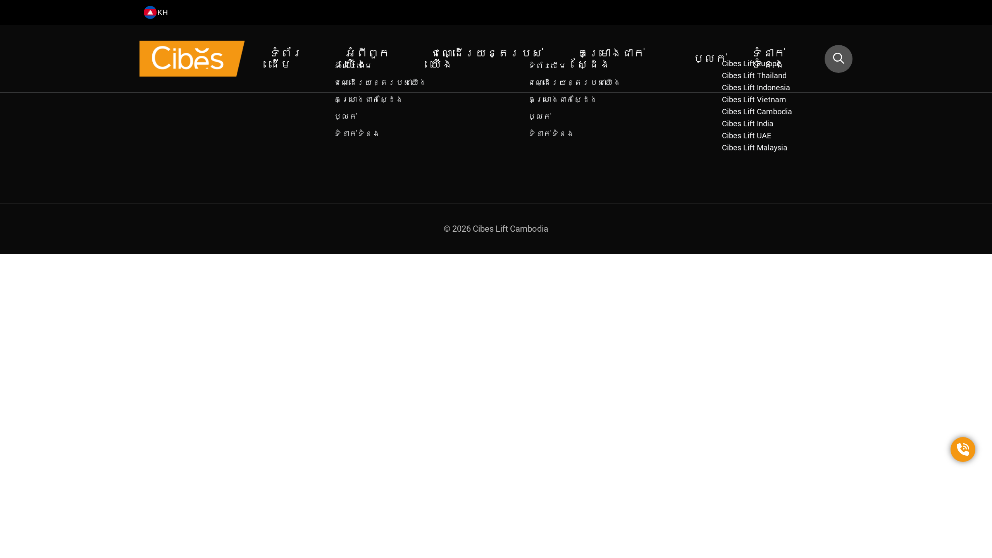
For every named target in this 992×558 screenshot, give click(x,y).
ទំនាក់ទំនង (768, 58)
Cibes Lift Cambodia (757, 111)
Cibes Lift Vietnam (754, 99)
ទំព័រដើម (286, 58)
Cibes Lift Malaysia (754, 147)
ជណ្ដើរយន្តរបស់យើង (487, 58)
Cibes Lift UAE (746, 135)
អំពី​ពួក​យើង (367, 58)
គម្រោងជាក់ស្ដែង (610, 58)
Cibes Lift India (747, 123)
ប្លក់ (710, 58)
